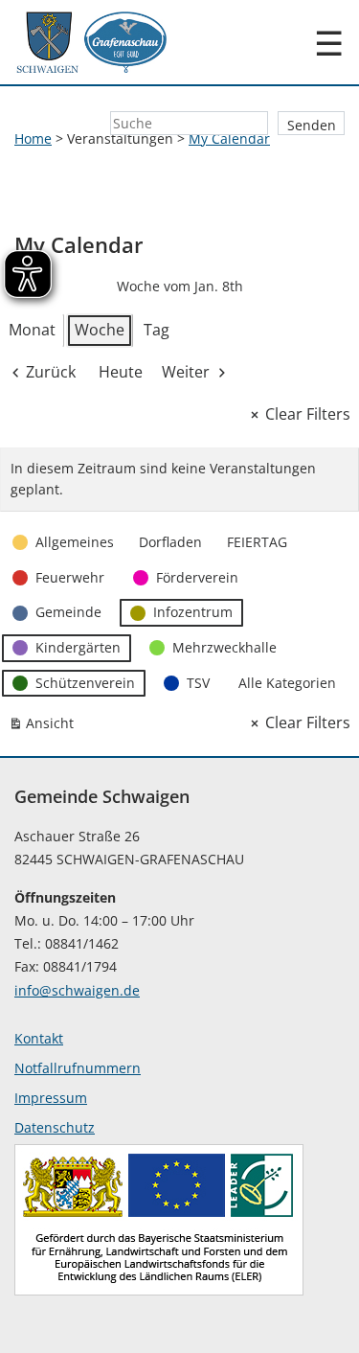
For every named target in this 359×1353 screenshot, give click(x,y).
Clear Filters (307, 413)
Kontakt (38, 1038)
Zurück (51, 371)
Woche (99, 329)
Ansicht (45, 727)
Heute (121, 371)
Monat (32, 329)
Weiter (186, 371)
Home (33, 138)
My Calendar (229, 138)
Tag (156, 329)
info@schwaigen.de (77, 990)
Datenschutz (54, 1127)
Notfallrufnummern (77, 1068)
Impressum (50, 1098)
